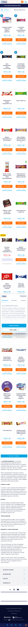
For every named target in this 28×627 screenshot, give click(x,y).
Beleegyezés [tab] (5, 300)
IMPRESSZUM (14, 613)
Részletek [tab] (14, 300)
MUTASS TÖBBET (14, 456)
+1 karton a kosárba (7, 43)
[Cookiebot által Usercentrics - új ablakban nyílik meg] (20, 296)
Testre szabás (13, 329)
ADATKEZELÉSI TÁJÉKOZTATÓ (14, 611)
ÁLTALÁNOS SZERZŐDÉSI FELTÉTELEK (14, 608)
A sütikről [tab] (22, 300)
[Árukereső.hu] (14, 596)
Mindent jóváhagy (14, 325)
